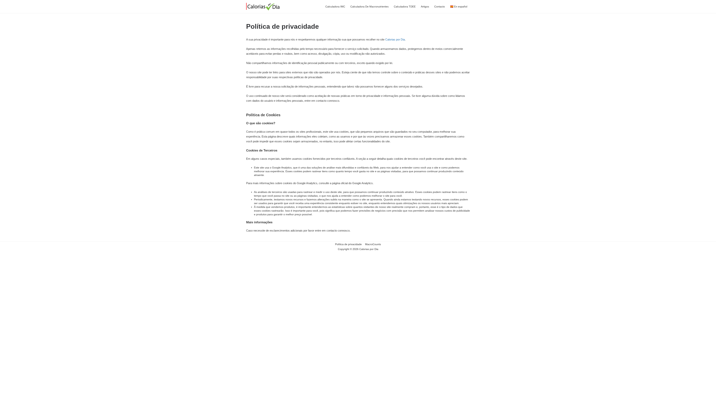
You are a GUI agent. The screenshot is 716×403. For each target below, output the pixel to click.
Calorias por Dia (395, 39)
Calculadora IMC (335, 6)
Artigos (425, 6)
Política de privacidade (348, 244)
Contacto (439, 6)
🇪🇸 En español (458, 6)
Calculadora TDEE (405, 6)
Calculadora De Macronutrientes (369, 6)
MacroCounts (373, 244)
